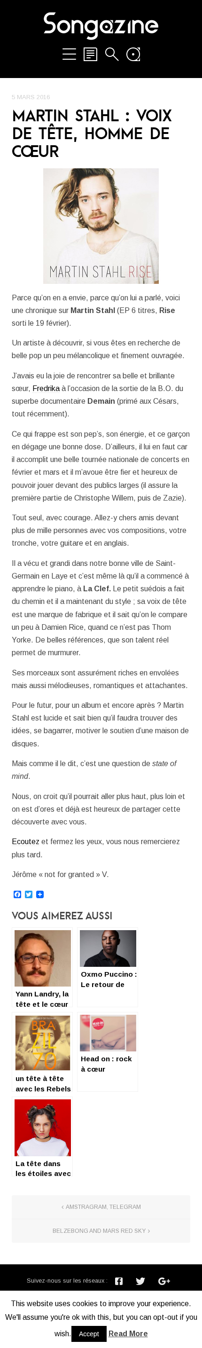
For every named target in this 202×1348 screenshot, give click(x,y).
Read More (128, 1334)
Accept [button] (89, 1334)
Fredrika (46, 388)
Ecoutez (25, 842)
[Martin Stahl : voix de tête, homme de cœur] (101, 226)
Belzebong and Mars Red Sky (99, 1231)
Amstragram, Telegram (103, 1207)
